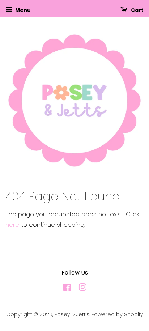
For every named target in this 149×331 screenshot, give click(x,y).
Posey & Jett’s (72, 314)
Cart (137, 10)
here (12, 224)
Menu (22, 10)
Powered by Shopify (117, 314)
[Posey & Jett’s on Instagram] (82, 288)
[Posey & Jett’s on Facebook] (67, 288)
